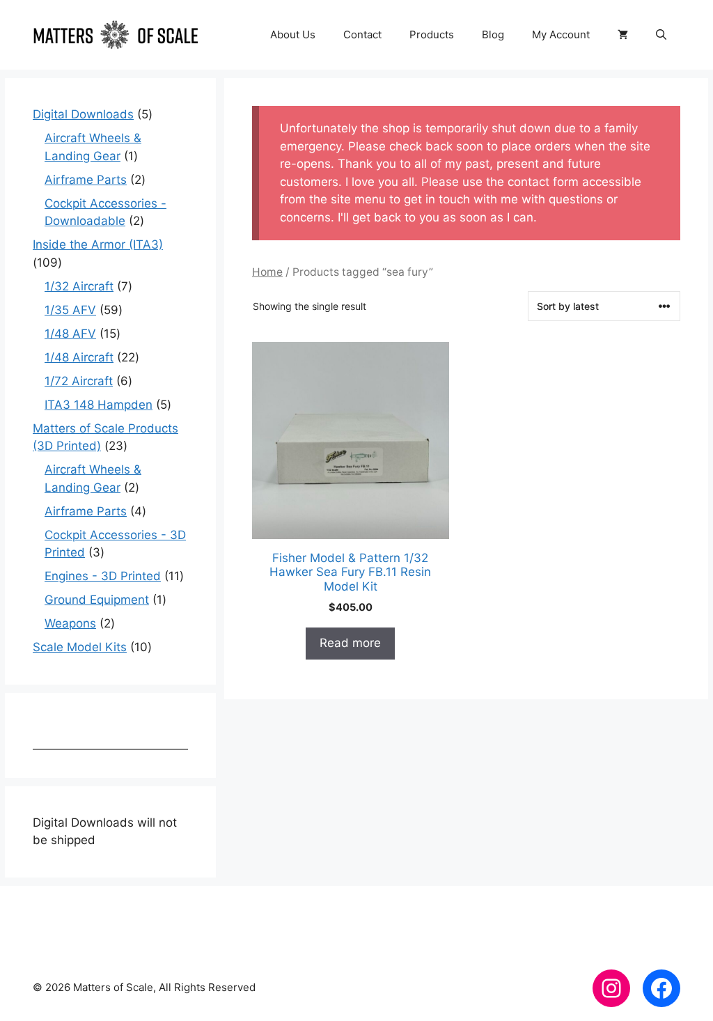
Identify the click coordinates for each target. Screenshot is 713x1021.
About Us (292, 34)
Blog (493, 34)
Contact (362, 34)
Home (267, 272)
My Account (561, 34)
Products (431, 34)
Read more (350, 643)
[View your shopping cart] (623, 35)
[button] (661, 35)
